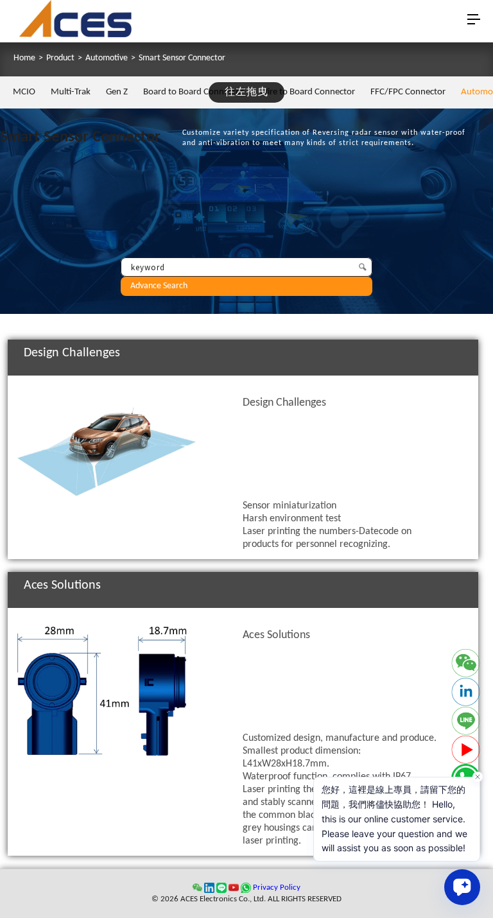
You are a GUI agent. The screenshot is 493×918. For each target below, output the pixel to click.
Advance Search (158, 286)
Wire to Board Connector (307, 92)
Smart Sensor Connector (182, 58)
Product (60, 58)
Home (24, 58)
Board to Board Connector (193, 92)
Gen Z (117, 92)
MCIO (24, 92)
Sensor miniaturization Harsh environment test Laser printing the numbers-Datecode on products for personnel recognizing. (327, 473)
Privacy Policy (276, 887)
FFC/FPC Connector (407, 92)
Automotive (106, 58)
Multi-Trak (71, 92)
